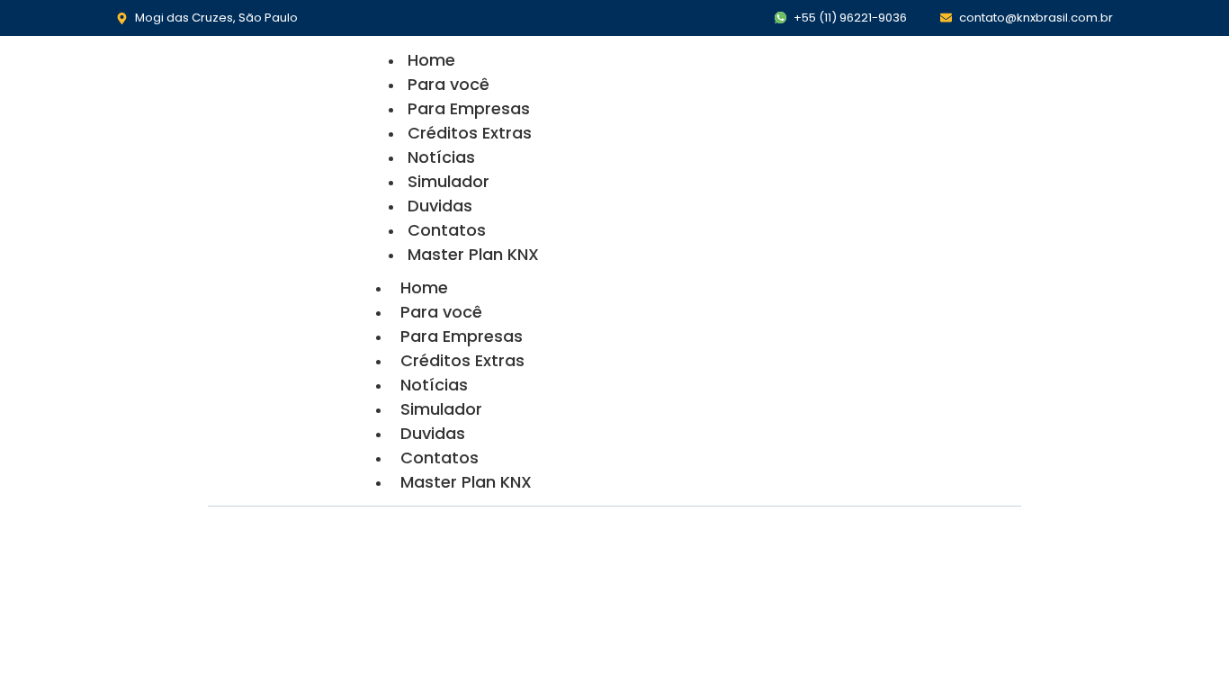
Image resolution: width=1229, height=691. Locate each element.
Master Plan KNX (473, 254)
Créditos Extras (470, 132)
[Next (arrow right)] (1197, 345)
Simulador (448, 181)
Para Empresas (469, 108)
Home (431, 60)
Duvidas (440, 205)
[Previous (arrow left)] (31, 345)
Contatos (447, 230)
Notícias (441, 157)
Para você (448, 84)
